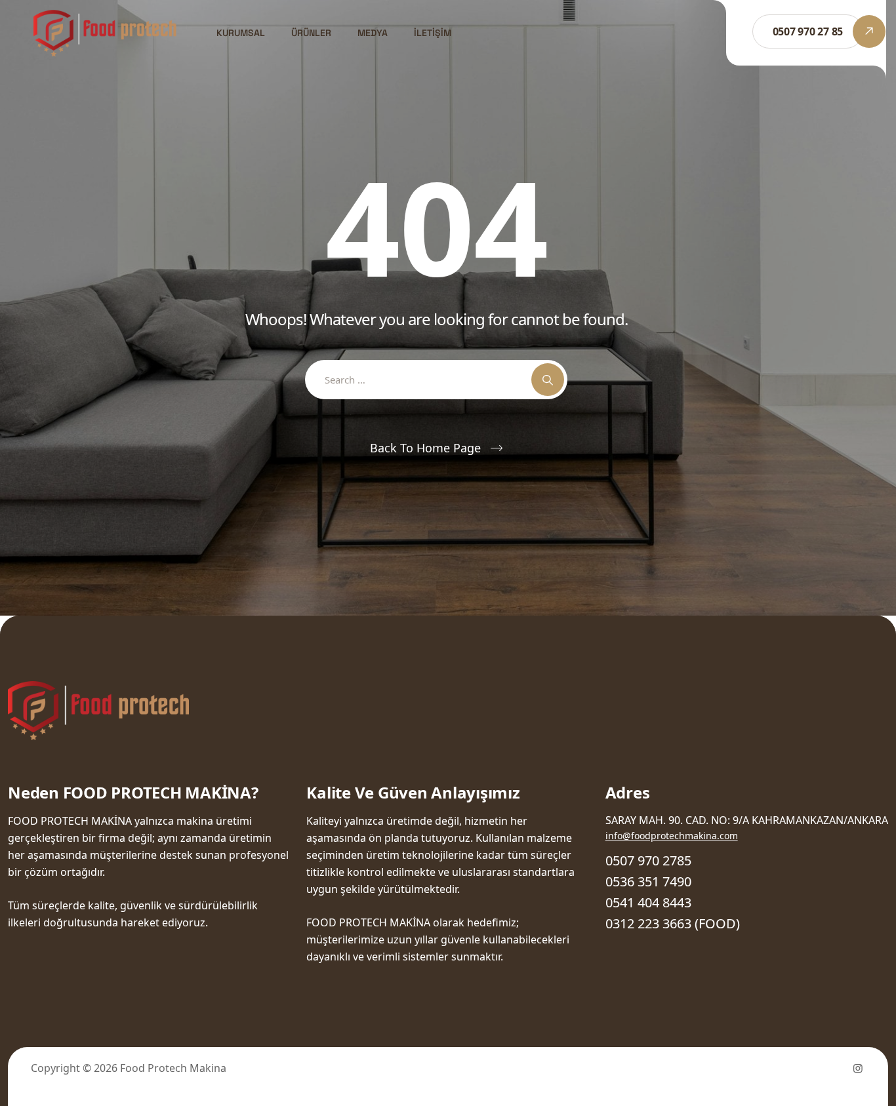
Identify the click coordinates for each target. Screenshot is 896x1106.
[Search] (547, 379)
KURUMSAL (240, 33)
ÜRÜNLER (311, 33)
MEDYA (372, 33)
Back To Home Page (425, 448)
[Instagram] (858, 1068)
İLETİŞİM (432, 33)
